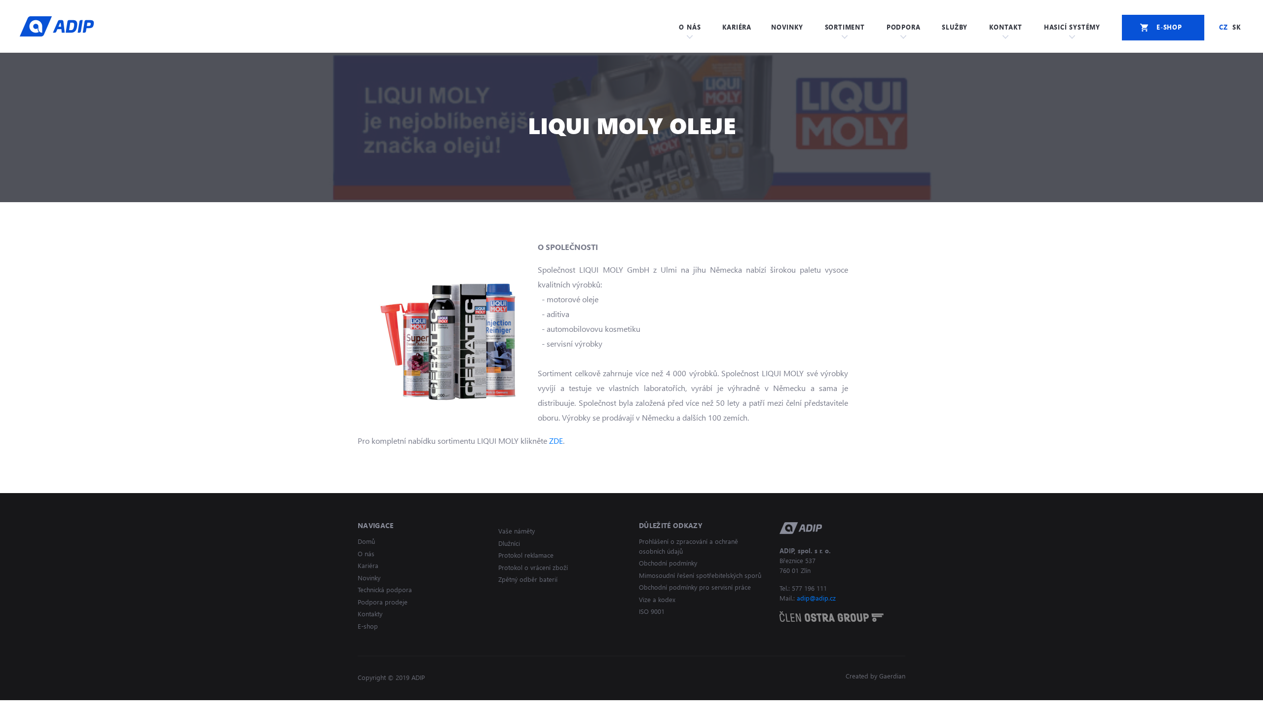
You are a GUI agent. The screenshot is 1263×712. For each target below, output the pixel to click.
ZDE (556, 440)
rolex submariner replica (241, 706)
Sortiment (845, 27)
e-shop (1169, 27)
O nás (690, 27)
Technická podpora (385, 589)
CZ (1223, 27)
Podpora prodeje (383, 602)
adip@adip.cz (816, 598)
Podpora (904, 27)
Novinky (787, 27)
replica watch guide (33, 706)
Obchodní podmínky (668, 563)
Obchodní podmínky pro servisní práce (695, 587)
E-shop (368, 626)
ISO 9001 (652, 611)
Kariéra (736, 27)
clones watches (172, 706)
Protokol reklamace (526, 555)
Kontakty (370, 613)
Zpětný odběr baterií (527, 579)
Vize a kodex (657, 599)
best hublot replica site (106, 706)
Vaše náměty (516, 531)
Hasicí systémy (1072, 27)
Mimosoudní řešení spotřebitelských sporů (700, 575)
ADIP (57, 26)
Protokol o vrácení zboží (533, 567)
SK (1236, 27)
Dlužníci (509, 543)
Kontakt (1005, 27)
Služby (954, 27)
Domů (366, 541)
